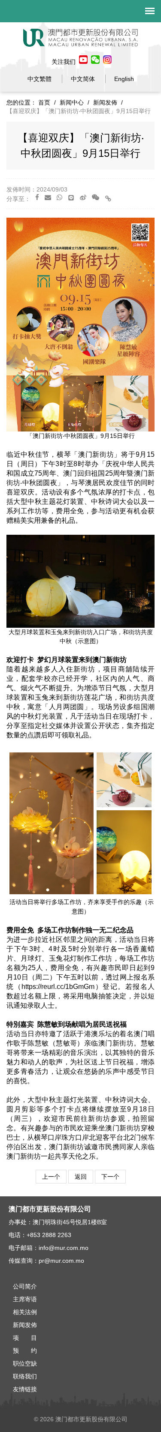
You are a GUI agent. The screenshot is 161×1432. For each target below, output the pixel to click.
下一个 (110, 1176)
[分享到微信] (95, 197)
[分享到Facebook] (37, 197)
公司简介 (25, 1286)
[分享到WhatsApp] (59, 197)
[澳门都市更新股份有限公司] (80, 37)
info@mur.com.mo (63, 1247)
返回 (81, 1176)
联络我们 (25, 1376)
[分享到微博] (83, 197)
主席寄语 (25, 1299)
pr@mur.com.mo (61, 1260)
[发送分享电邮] (48, 197)
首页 (44, 102)
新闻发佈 (105, 102)
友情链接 (25, 1389)
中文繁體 (39, 78)
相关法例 (25, 1312)
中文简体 (83, 78)
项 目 (25, 1337)
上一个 (51, 1176)
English (124, 78)
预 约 (25, 1350)
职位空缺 (25, 1363)
